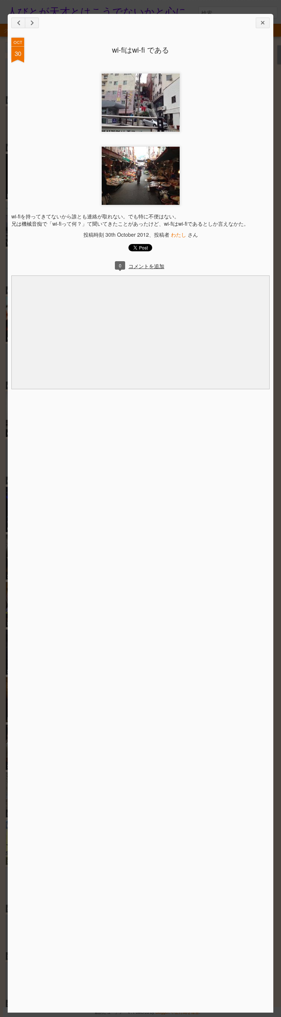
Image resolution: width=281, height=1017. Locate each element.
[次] (18, 23)
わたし (178, 234)
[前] (32, 23)
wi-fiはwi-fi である (140, 49)
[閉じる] (263, 23)
